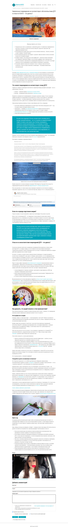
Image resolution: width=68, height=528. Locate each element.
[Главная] (14, 5)
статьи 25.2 (40, 346)
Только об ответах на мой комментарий (38, 513)
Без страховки (44, 4)
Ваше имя (14, 485)
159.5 (53, 219)
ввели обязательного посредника (34, 263)
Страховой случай (38, 4)
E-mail (13, 488)
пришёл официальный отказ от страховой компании (27, 72)
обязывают (14, 333)
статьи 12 (35, 136)
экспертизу (31, 362)
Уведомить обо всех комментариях (21, 513)
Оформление (33, 4)
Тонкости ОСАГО (20, 4)
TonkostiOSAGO (32, 16)
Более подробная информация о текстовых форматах (43, 505)
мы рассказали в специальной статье (48, 393)
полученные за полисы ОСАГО (33, 91)
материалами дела (33, 344)
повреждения (21, 376)
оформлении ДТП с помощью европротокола (38, 185)
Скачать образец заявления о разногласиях (21, 387)
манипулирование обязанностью (21, 111)
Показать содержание (34, 38)
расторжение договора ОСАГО (32, 108)
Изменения (49, 4)
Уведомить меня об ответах (18, 511)
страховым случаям (37, 93)
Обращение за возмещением (22, 479)
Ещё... (53, 4)
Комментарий (15, 493)
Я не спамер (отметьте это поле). (19, 519)
